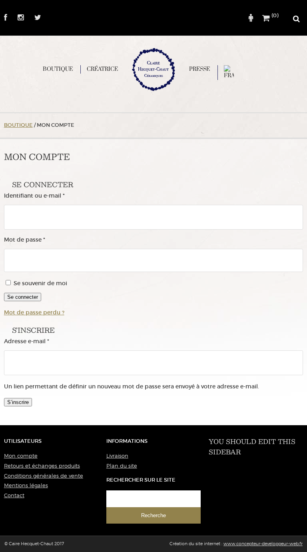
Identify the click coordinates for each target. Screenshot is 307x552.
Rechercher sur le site (140, 479)
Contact (14, 495)
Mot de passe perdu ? (34, 312)
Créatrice (102, 69)
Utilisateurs (23, 441)
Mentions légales (26, 485)
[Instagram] (16, 18)
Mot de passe (40, 239)
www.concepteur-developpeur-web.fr (263, 543)
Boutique (58, 69)
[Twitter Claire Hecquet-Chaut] (33, 18)
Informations (127, 441)
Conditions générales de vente (43, 475)
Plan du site (121, 465)
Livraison (117, 455)
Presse (199, 69)
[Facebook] (5, 18)
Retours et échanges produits (42, 465)
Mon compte (21, 455)
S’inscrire (18, 402)
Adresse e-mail (42, 341)
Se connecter (22, 297)
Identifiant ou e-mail (50, 195)
